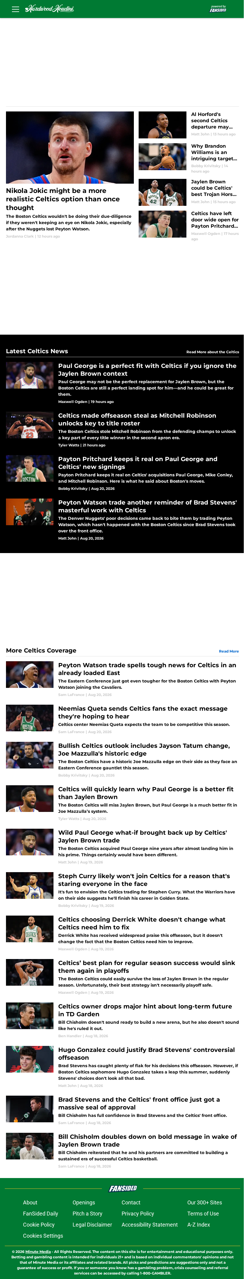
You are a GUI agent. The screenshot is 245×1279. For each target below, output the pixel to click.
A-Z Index (198, 1224)
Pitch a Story (87, 1213)
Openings (84, 1202)
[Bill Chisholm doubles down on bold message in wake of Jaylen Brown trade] (122, 1151)
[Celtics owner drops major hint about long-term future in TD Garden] (122, 1020)
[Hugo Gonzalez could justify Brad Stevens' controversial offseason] (122, 1067)
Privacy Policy (138, 1213)
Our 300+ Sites (204, 1202)
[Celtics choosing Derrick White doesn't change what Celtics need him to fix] (122, 934)
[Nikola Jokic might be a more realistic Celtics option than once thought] (70, 175)
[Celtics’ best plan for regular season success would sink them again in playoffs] (122, 977)
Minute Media (38, 1251)
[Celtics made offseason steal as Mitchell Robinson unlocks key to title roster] (122, 430)
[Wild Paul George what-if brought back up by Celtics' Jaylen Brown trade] (122, 847)
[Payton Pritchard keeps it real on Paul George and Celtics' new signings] (122, 473)
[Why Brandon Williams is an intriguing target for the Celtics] (189, 158)
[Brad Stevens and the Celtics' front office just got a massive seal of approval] (122, 1111)
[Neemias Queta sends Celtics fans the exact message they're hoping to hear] (122, 720)
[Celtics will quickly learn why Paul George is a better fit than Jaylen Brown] (122, 803)
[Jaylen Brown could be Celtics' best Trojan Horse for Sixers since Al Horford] (189, 192)
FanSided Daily (40, 1213)
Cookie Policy (39, 1224)
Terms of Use (203, 1213)
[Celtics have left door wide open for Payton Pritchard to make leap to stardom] (189, 226)
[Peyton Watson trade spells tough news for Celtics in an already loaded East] (122, 679)
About (30, 1202)
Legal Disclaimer (92, 1224)
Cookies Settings (43, 1236)
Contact (131, 1202)
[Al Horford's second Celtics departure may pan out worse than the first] (189, 124)
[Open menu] (15, 9)
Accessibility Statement (150, 1224)
